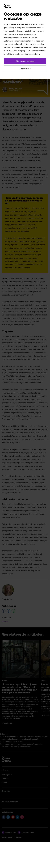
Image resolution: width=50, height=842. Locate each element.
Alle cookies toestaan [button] (25, 61)
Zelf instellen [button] (25, 68)
